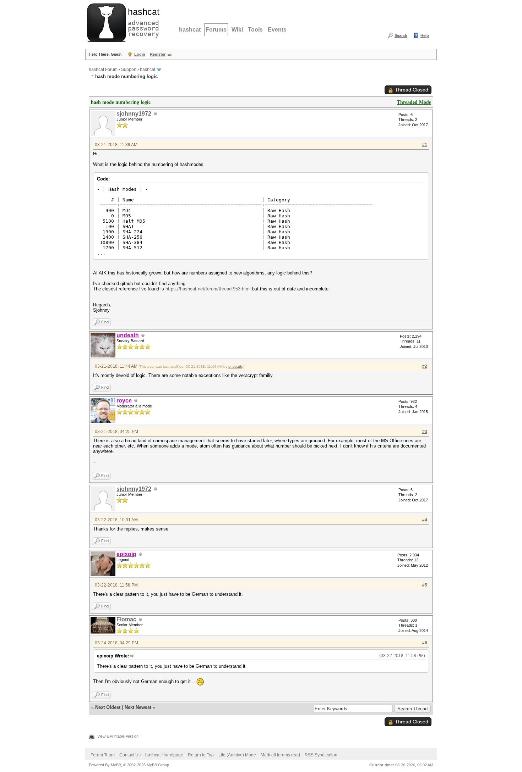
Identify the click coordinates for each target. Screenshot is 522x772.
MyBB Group (158, 765)
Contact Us (130, 754)
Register (157, 54)
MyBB (116, 765)
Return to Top (201, 754)
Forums (216, 30)
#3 (424, 431)
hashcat (190, 30)
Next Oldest (107, 707)
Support (128, 69)
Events (277, 30)
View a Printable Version (117, 736)
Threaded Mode (414, 102)
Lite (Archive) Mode (237, 754)
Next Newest (138, 707)
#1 (424, 144)
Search (401, 35)
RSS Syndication (321, 754)
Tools (255, 30)
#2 (424, 366)
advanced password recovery (142, 22)
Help (424, 35)
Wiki (237, 30)
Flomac (126, 619)
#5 (424, 585)
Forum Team (103, 754)
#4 (424, 519)
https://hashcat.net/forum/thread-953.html (208, 288)
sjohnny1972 (133, 114)
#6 (424, 642)
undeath (235, 366)
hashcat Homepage (164, 754)
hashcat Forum (103, 69)
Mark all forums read (280, 754)
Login (139, 54)
